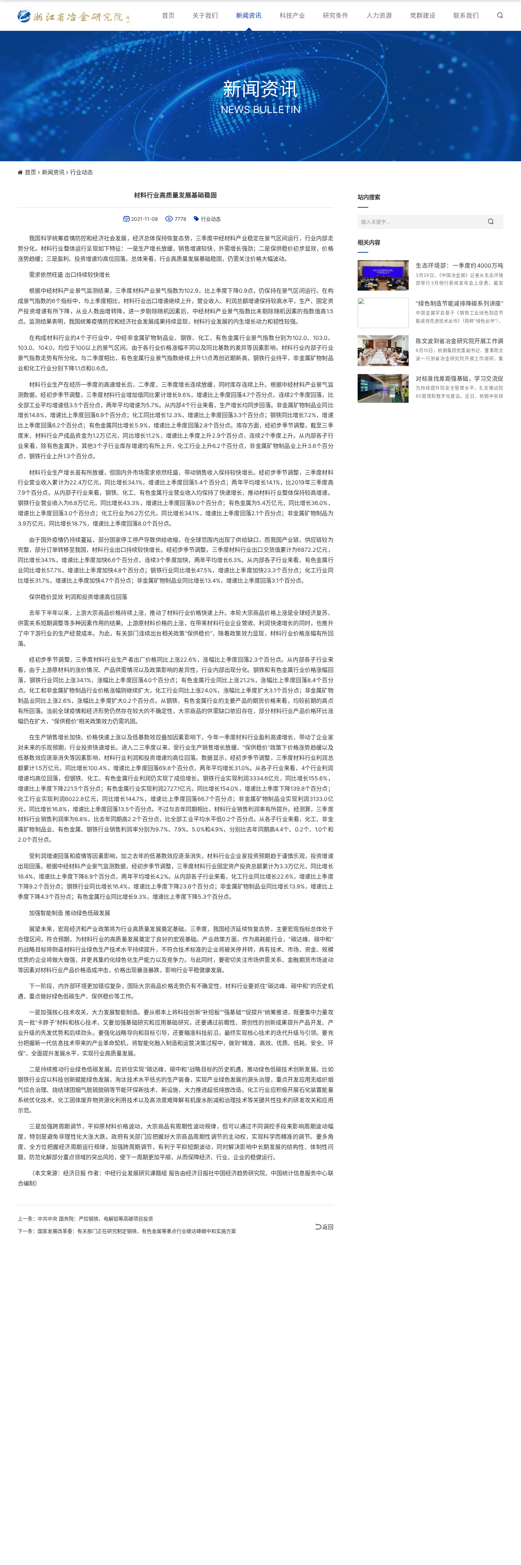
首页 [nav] (168, 15)
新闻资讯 (53, 172)
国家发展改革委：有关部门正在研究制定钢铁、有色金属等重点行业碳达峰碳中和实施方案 (137, 1231)
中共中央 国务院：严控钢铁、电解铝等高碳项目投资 (95, 1219)
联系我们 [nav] (466, 15)
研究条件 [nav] (335, 15)
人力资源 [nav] (379, 15)
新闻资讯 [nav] (249, 15)
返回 (328, 1226)
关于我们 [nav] (205, 15)
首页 (30, 172)
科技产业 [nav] (292, 15)
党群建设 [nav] (423, 15)
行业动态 (81, 172)
